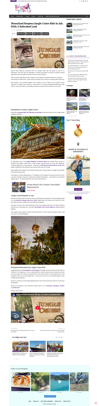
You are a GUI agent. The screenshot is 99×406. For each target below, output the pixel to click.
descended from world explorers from (47, 207)
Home (12, 16)
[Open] (20, 381)
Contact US (36, 401)
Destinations (19, 16)
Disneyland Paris (16, 351)
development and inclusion (31, 270)
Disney (33, 16)
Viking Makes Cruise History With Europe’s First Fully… (80, 41)
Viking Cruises (69, 109)
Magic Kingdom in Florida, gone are (38, 161)
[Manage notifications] (96, 403)
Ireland (76, 193)
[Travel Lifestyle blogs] (78, 131)
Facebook (49, 286)
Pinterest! (16, 287)
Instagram (56, 286)
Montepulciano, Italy (83, 192)
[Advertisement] (64, 9)
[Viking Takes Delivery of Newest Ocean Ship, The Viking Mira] (69, 36)
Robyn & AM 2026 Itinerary (52, 16)
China (84, 193)
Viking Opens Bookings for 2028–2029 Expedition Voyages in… (81, 47)
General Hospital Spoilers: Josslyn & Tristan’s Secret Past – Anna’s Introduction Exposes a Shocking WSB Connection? (78, 67)
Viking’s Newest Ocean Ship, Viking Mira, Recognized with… (80, 24)
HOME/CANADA (78, 189)
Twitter (62, 286)
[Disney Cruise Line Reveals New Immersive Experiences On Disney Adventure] (38, 346)
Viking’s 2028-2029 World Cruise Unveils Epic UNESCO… (80, 30)
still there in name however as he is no (53, 165)
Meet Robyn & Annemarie (47, 401)
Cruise (27, 16)
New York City (76, 192)
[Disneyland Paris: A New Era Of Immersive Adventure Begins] (20, 346)
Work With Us (58, 401)
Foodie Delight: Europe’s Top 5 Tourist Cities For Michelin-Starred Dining (32, 1)
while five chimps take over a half (26, 200)
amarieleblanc (20, 373)
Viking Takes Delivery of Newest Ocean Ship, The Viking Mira (81, 35)
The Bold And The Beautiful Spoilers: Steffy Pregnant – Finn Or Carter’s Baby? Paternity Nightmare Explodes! (77, 80)
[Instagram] (29, 389)
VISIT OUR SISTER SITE (78, 56)
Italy (86, 193)
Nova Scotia (80, 193)
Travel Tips (40, 16)
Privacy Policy (67, 401)
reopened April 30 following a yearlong (29, 112)
